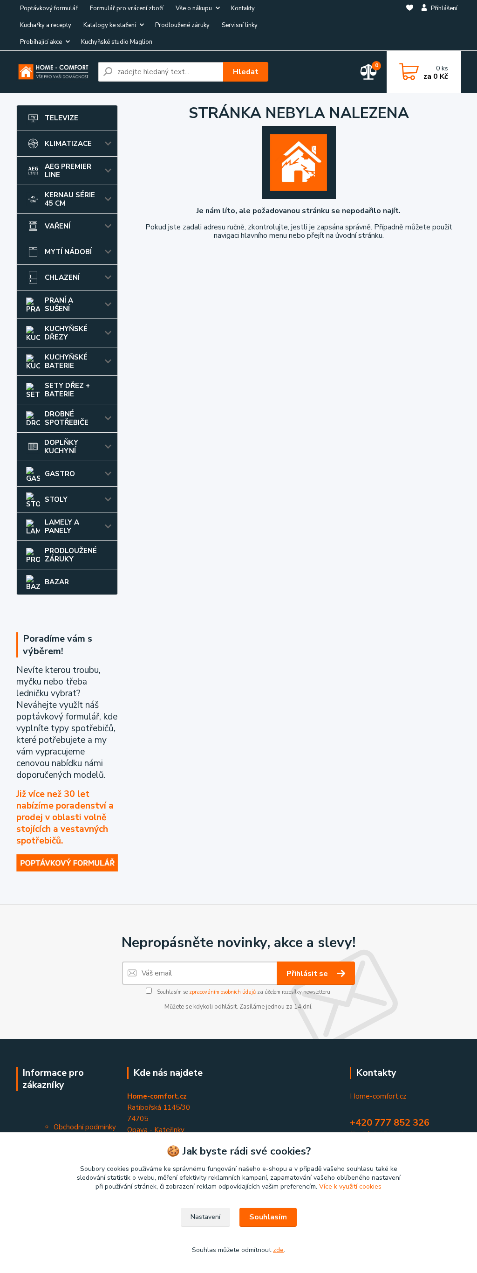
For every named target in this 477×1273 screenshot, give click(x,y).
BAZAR (57, 582)
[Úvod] (53, 71)
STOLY (56, 499)
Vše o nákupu (194, 8)
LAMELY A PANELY (62, 526)
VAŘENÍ (57, 226)
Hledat (246, 72)
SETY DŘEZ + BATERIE (67, 390)
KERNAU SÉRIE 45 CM (70, 199)
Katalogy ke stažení (109, 25)
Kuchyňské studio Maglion (116, 42)
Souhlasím (268, 1217)
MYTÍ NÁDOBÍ (68, 251)
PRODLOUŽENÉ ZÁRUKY (71, 555)
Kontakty (243, 8)
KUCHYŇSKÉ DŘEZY (66, 333)
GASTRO (60, 473)
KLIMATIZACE (68, 143)
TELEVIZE (61, 118)
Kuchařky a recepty (45, 25)
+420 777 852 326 (389, 1122)
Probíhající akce (41, 42)
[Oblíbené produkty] (409, 25)
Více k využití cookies (350, 1186)
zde (278, 1249)
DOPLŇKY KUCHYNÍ (61, 447)
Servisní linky (240, 25)
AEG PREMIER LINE (68, 171)
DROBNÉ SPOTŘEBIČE (67, 418)
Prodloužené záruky (182, 25)
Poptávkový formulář (49, 8)
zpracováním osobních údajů (222, 992)
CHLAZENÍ (62, 277)
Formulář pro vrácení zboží (127, 8)
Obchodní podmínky (85, 1127)
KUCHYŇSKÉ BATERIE (66, 361)
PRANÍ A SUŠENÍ (59, 304)
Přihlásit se (308, 974)
